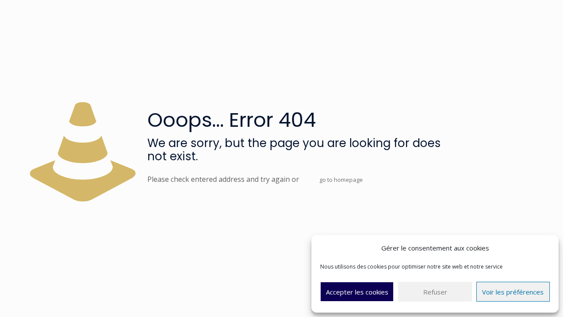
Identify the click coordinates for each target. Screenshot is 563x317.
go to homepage (341, 180)
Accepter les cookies (357, 292)
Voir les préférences (513, 292)
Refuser (435, 292)
